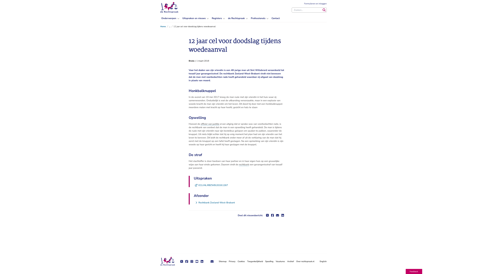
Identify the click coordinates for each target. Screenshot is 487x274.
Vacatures (280, 261)
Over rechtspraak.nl (305, 261)
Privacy (232, 261)
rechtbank (244, 164)
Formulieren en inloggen (315, 3)
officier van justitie (210, 123)
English (323, 261)
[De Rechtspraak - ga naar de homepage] (169, 7)
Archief (290, 261)
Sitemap (223, 261)
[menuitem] (170, 18)
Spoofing (269, 261)
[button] (414, 271)
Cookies (241, 261)
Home (163, 26)
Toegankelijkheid (255, 261)
